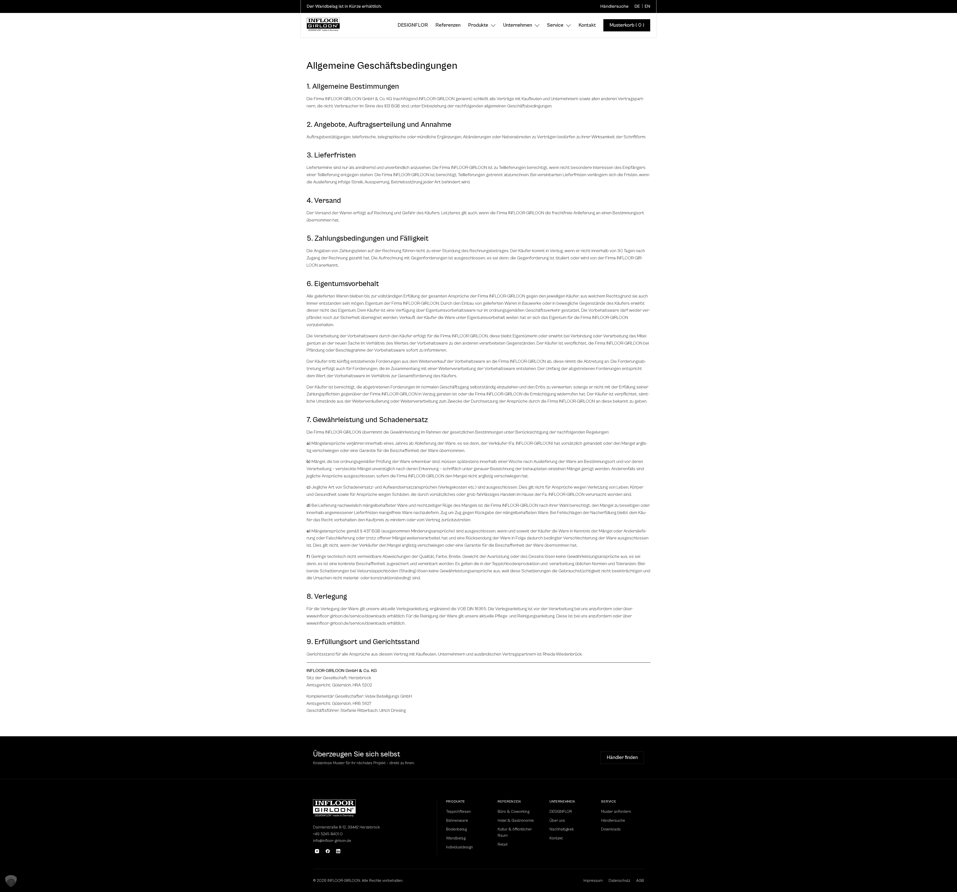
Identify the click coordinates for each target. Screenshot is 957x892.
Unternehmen (517, 25)
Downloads (611, 829)
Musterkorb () (626, 25)
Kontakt (587, 25)
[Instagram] (317, 851)
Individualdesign (459, 847)
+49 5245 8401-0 (328, 834)
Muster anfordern (571, 757)
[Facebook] (328, 851)
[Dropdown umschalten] (493, 25)
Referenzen (448, 25)
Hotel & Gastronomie (516, 820)
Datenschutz (619, 880)
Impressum (593, 880)
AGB (640, 880)
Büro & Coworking (513, 811)
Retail (502, 844)
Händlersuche (614, 6)
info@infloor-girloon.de (332, 840)
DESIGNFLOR (413, 25)
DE (637, 6)
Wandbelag (456, 838)
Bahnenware (457, 820)
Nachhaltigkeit (562, 829)
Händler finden (622, 757)
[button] (11, 881)
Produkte (478, 25)
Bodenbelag (456, 829)
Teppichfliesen (458, 811)
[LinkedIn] (338, 851)
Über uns (557, 820)
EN (647, 6)
